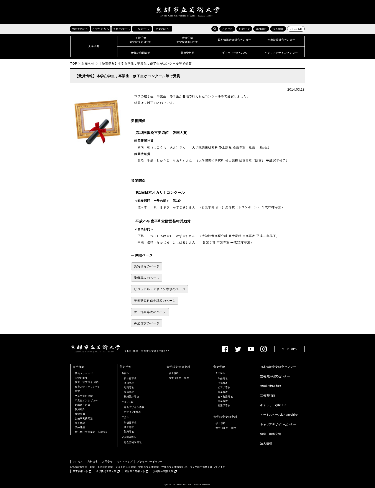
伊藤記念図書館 (270, 386)
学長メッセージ (84, 373)
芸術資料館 (267, 395)
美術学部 (126, 366)
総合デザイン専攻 (134, 407)
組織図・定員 (82, 404)
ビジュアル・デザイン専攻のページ (159, 289)
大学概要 (79, 366)
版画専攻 (129, 392)
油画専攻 (129, 382)
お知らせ (87, 63)
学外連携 (80, 427)
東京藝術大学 (80, 471)
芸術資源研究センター (275, 376)
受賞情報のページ (147, 266)
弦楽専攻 (223, 392)
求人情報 (80, 423)
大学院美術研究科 (178, 366)
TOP (73, 63)
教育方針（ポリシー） (87, 386)
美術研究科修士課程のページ (155, 300)
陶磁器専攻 (130, 422)
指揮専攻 (223, 382)
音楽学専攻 (224, 405)
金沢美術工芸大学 (106, 471)
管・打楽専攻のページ (150, 312)
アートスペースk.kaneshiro (279, 414)
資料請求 (261, 28)
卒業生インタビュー (86, 400)
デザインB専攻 (132, 411)
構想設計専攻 (131, 396)
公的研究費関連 (84, 418)
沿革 (77, 391)
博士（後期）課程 (179, 377)
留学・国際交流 (270, 434)
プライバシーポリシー (150, 461)
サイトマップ (125, 461)
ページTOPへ (290, 349)
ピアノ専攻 (224, 387)
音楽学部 (219, 366)
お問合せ (244, 28)
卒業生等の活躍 (84, 396)
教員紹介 (80, 409)
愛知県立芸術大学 (135, 471)
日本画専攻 (130, 378)
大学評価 (80, 414)
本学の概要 (81, 377)
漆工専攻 (129, 427)
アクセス (227, 28)
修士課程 (174, 373)
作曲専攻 (223, 378)
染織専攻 (129, 431)
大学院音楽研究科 (225, 416)
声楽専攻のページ (147, 323)
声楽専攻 (223, 401)
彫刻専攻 (129, 387)
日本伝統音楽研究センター (278, 366)
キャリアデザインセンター (278, 424)
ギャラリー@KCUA (273, 405)
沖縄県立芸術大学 (163, 471)
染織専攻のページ (147, 278)
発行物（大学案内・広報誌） (91, 432)
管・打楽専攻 (225, 396)
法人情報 (278, 28)
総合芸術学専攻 (133, 442)
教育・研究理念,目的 (87, 382)
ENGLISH (295, 28)
